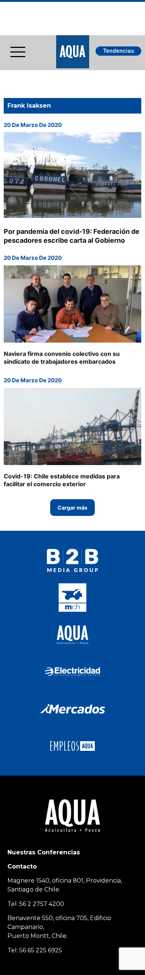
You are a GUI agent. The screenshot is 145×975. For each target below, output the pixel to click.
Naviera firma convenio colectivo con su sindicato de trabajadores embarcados (62, 357)
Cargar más (72, 507)
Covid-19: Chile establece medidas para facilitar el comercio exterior (62, 480)
